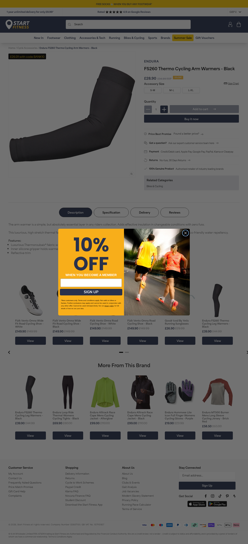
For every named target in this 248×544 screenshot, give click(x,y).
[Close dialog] (185, 233)
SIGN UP (91, 292)
